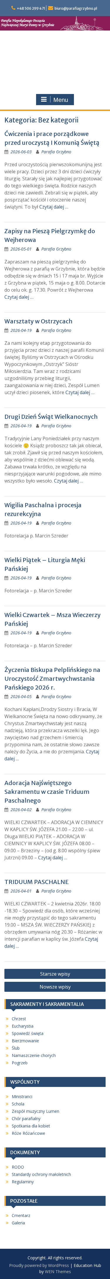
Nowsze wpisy (55, 987)
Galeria (18, 1223)
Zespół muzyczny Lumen (35, 1111)
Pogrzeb (20, 1062)
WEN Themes (58, 1271)
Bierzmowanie (25, 1040)
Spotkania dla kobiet (31, 1126)
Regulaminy (23, 1181)
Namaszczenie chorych (34, 1055)
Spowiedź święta (27, 1033)
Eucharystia (22, 1026)
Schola (18, 1104)
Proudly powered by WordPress (39, 1265)
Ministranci (22, 1096)
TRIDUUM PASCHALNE (36, 881)
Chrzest (19, 1018)
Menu (60, 100)
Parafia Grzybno (56, 151)
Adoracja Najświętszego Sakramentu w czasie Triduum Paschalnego (46, 791)
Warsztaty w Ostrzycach (38, 321)
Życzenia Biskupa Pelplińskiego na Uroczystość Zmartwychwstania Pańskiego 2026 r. (52, 678)
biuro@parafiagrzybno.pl (76, 8)
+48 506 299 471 (31, 8)
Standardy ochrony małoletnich (41, 1174)
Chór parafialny (26, 1118)
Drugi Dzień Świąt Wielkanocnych (51, 416)
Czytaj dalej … (53, 207)
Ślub (16, 1048)
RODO (18, 1167)
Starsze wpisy (55, 974)
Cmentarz (21, 1215)
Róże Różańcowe (28, 1133)
